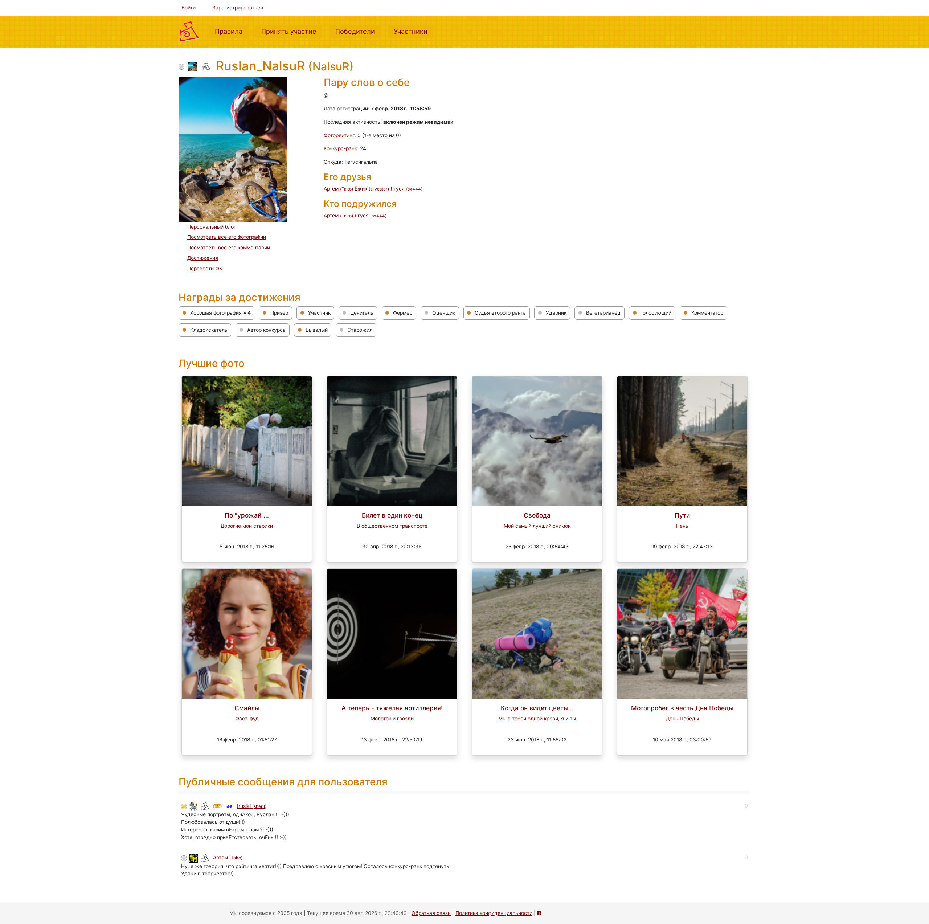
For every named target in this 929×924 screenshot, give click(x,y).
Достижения (202, 258)
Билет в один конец (392, 515)
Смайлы (246, 708)
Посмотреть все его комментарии (228, 247)
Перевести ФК (204, 268)
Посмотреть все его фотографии (226, 237)
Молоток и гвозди (392, 718)
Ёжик (372, 189)
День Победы (682, 718)
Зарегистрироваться (237, 8)
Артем (338, 189)
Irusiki (251, 806)
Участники (413, 31)
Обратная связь (431, 913)
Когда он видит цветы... (537, 708)
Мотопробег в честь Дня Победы (682, 708)
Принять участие (291, 31)
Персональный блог (211, 227)
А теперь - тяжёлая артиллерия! (392, 708)
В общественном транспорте (392, 526)
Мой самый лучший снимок (537, 526)
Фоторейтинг (339, 135)
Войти (188, 8)
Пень (682, 526)
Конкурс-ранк (340, 148)
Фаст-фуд (247, 718)
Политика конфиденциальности (493, 913)
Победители (358, 31)
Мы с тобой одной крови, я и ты (537, 718)
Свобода (537, 515)
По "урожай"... (247, 515)
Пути (682, 515)
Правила (231, 31)
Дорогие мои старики (247, 526)
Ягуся (406, 189)
